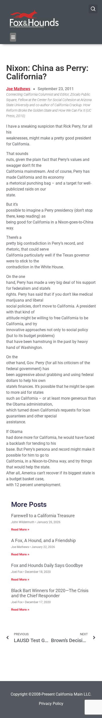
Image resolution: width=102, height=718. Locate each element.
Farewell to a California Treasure (43, 515)
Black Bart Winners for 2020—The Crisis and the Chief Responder (49, 593)
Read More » (20, 529)
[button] (13, 37)
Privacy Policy (51, 703)
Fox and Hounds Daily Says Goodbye (47, 565)
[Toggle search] (93, 8)
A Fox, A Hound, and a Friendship (43, 540)
